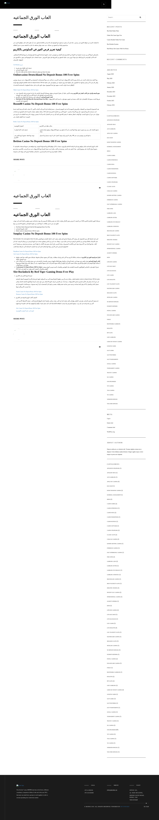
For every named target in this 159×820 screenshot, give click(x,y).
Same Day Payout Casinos (114, 341)
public (109, 319)
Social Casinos (111, 363)
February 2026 (111, 83)
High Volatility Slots (113, 235)
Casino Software (112, 177)
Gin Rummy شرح (18, 65)
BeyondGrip (125, 806)
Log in (108, 418)
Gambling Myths (112, 217)
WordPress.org (111, 432)
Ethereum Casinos (112, 199)
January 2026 (110, 87)
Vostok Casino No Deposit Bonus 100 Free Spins (29, 291)
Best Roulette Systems (112, 44)
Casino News (110, 164)
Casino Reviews (111, 173)
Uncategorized (111, 381)
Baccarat (110, 137)
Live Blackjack (111, 270)
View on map (134, 800)
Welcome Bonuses (112, 403)
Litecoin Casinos (112, 261)
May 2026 (109, 78)
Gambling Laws (111, 213)
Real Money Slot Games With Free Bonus (118, 48)
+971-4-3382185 (88, 790)
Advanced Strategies (113, 120)
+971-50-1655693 (89, 792)
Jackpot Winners (112, 253)
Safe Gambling (111, 337)
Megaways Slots (112, 292)
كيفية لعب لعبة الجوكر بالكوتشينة (25, 311)
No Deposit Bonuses (113, 301)
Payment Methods (112, 306)
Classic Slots (111, 186)
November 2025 (111, 96)
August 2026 (110, 74)
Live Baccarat (111, 266)
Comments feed (111, 427)
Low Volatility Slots (113, 284)
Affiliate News (111, 124)
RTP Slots (110, 332)
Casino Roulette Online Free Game (116, 40)
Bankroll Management (114, 146)
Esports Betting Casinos (114, 195)
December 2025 (111, 92)
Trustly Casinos (112, 372)
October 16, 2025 (26, 30)
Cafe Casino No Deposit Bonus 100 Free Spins (25, 254)
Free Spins (110, 208)
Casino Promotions (112, 168)
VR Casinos (110, 394)
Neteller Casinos (112, 297)
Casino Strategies (112, 182)
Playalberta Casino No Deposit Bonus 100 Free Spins (27, 251)
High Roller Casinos (113, 230)
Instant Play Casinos (113, 244)
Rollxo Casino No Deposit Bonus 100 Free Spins (26, 121)
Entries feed (110, 423)
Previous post (26, 189)
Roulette (109, 328)
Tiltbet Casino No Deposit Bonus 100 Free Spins (26, 90)
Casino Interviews (112, 160)
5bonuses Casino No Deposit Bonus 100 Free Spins (29, 294)
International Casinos (113, 248)
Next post (44, 189)
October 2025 (110, 100)
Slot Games (110, 350)
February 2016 (111, 105)
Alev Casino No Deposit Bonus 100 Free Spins (28, 308)
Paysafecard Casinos (113, 315)
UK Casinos (110, 377)
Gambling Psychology (113, 222)
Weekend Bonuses (112, 399)
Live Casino (110, 275)
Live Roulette (111, 279)
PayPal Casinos (111, 310)
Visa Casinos (110, 390)
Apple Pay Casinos (112, 133)
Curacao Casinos (112, 191)
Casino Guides (111, 155)
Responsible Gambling (113, 323)
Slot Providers (111, 355)
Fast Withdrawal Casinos (114, 204)
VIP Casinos (110, 386)
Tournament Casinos (113, 368)
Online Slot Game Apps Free (114, 35)
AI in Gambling (111, 128)
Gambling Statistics (113, 226)
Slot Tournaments (112, 359)
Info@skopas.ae (112, 790)
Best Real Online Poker (113, 31)
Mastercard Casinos (113, 288)
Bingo (108, 151)
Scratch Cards (111, 346)
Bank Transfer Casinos (114, 142)
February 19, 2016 (27, 208)
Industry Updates (112, 239)
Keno (108, 257)
